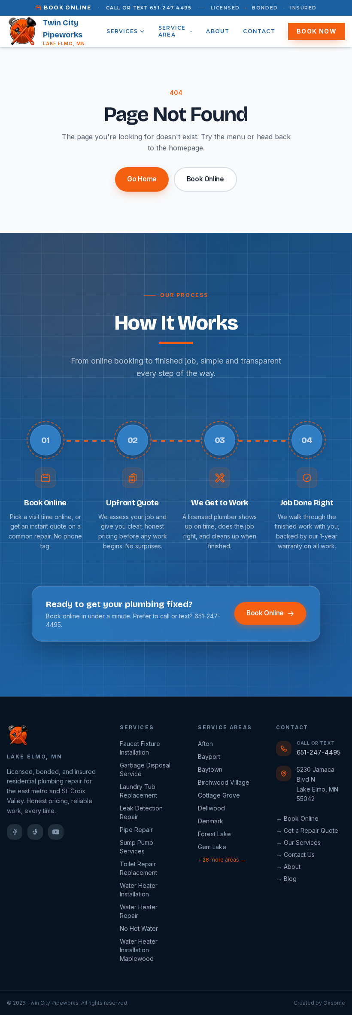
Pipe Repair (136, 829)
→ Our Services (298, 842)
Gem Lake (212, 846)
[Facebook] (14, 832)
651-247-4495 (318, 752)
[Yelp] (35, 832)
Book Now (317, 31)
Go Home (141, 179)
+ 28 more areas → (222, 859)
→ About (288, 866)
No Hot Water (139, 928)
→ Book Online (297, 818)
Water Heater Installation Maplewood (139, 950)
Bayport (209, 756)
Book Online (67, 7)
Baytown (210, 769)
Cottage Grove (219, 795)
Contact (259, 31)
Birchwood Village (223, 782)
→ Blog (286, 878)
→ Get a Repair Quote (307, 830)
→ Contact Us (295, 854)
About (217, 31)
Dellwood (211, 808)
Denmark (210, 821)
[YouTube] (56, 832)
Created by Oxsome (319, 1003)
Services (122, 31)
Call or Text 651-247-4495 (149, 8)
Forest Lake (214, 834)
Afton (205, 743)
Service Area (171, 31)
